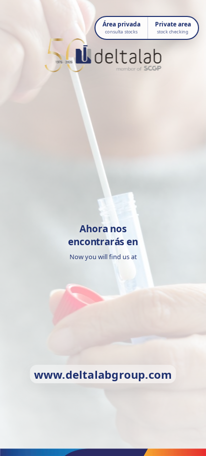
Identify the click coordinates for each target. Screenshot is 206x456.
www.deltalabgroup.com (103, 374)
